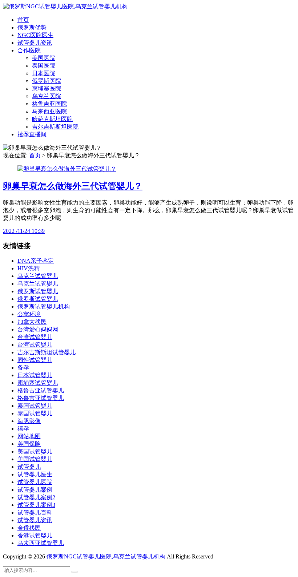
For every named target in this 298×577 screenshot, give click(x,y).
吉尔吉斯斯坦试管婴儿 (46, 352)
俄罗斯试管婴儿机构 (43, 306)
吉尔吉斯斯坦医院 (55, 127)
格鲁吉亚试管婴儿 (40, 390)
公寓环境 (29, 314)
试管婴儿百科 (34, 512)
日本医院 (43, 73)
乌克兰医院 (46, 96)
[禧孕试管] (65, 6)
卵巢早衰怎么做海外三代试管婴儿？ (72, 186)
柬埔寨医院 (46, 88)
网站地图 (29, 436)
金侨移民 (29, 528)
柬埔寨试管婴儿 (37, 383)
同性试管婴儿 (34, 360)
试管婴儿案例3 (36, 505)
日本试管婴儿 (34, 375)
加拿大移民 (32, 322)
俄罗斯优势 (32, 27)
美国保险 (29, 444)
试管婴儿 (29, 467)
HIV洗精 (28, 268)
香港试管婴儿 (34, 535)
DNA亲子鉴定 (35, 261)
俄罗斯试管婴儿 (37, 291)
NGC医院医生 (35, 35)
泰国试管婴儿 (34, 406)
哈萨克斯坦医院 (52, 119)
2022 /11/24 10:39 (24, 231)
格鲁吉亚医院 (49, 104)
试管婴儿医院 (34, 482)
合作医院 (29, 50)
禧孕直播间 (32, 134)
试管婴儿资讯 (34, 43)
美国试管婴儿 (34, 451)
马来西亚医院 (49, 111)
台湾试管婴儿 (34, 337)
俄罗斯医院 (46, 81)
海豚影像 (29, 421)
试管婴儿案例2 (36, 497)
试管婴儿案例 (34, 490)
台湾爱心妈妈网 (37, 329)
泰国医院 (43, 65)
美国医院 (43, 58)
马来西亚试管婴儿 (40, 543)
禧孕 (23, 428)
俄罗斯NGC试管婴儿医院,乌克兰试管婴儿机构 (106, 556)
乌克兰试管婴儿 (37, 276)
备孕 (23, 367)
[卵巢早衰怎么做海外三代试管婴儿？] (66, 169)
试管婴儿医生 (34, 474)
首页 (23, 20)
